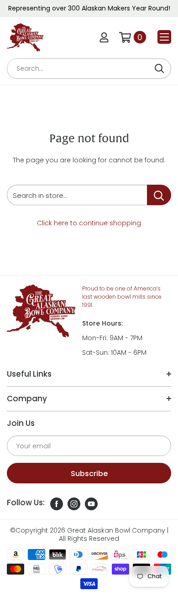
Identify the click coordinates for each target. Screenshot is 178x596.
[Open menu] (164, 37)
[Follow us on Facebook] (56, 503)
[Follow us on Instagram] (74, 503)
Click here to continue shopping (89, 223)
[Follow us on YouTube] (91, 503)
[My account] (104, 37)
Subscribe (89, 473)
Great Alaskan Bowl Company (116, 530)
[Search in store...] (159, 195)
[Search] (159, 68)
